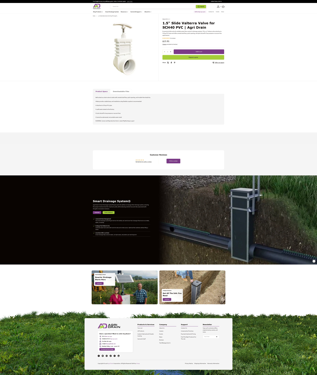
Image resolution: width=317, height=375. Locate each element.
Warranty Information (213, 363)
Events (217, 11)
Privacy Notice (189, 363)
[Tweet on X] (168, 63)
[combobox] (158, 7)
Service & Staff (141, 339)
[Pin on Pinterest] (175, 63)
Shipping (164, 44)
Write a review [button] (173, 161)
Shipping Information (200, 363)
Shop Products (97, 12)
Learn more (129, 1)
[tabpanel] (158, 109)
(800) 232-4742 (108, 336)
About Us (147, 12)
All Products (140, 331)
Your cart (139, 328)
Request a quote (193, 57)
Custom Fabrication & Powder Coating (145, 335)
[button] (223, 6)
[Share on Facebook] (171, 63)
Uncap (138, 363)
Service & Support (135, 12)
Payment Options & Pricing (188, 334)
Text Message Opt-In (164, 343)
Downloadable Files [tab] (121, 91)
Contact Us (211, 11)
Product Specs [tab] (102, 91)
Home (94, 16)
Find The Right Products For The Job (188, 338)
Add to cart (199, 51)
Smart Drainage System (112, 12)
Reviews (161, 340)
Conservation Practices (187, 331)
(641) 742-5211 (113, 339)
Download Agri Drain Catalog (107, 349)
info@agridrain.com (111, 343)
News (222, 11)
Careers (161, 331)
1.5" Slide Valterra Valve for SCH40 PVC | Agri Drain (108, 16)
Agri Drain (110, 363)
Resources (124, 12)
